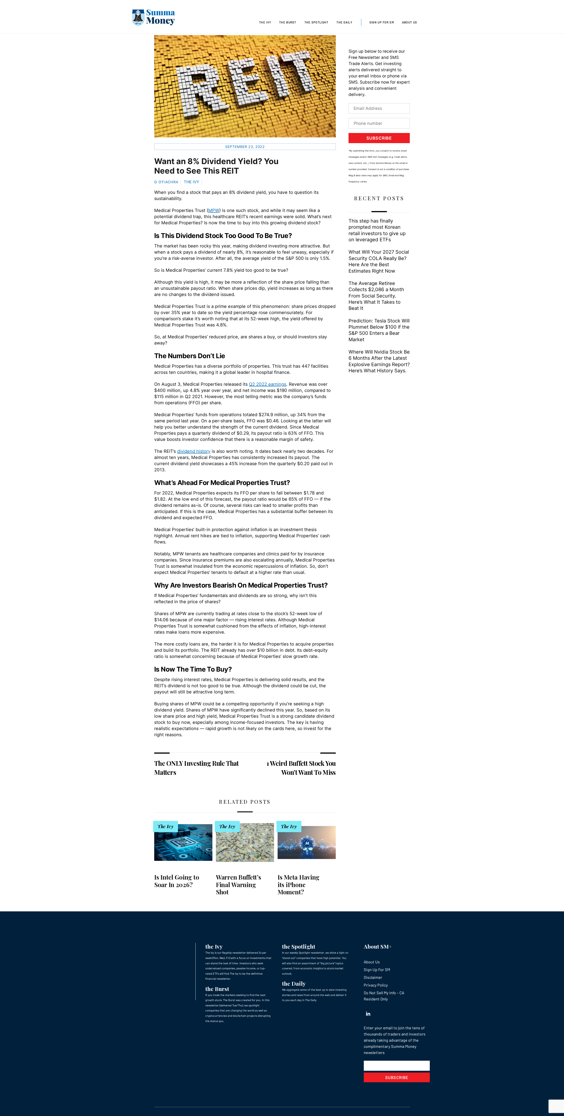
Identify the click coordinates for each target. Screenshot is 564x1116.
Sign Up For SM (381, 22)
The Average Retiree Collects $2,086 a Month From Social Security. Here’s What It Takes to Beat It (376, 295)
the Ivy (214, 946)
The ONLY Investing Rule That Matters (196, 767)
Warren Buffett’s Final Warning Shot (238, 884)
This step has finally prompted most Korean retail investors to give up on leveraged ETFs (377, 230)
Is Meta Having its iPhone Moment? (298, 884)
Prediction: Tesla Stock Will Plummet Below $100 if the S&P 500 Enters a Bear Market (379, 330)
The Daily (344, 22)
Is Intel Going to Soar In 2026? (176, 881)
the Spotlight (298, 946)
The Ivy (265, 22)
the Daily (294, 983)
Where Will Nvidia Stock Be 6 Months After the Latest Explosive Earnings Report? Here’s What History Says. (379, 361)
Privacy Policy (376, 985)
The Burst (287, 22)
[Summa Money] (153, 18)
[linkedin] (368, 1012)
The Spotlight (316, 22)
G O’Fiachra (166, 182)
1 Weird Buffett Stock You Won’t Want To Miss (301, 767)
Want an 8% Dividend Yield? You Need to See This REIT (216, 166)
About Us (409, 22)
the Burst (217, 988)
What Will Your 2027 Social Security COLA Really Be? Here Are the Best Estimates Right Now (379, 261)
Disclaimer (373, 977)
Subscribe (379, 138)
